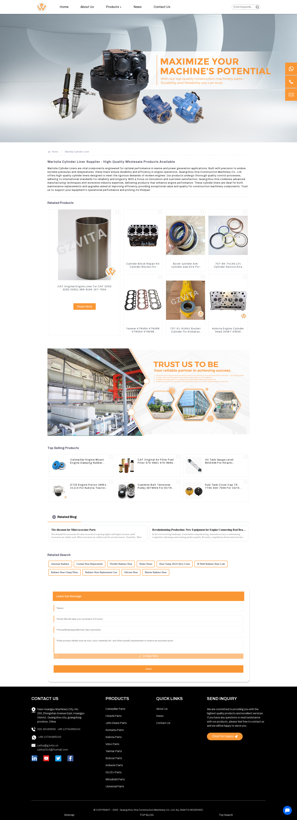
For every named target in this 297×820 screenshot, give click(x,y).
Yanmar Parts (114, 751)
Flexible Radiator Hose (121, 564)
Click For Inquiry (223, 736)
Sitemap (69, 814)
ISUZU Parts (114, 772)
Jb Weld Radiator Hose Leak (211, 564)
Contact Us (163, 722)
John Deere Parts (116, 722)
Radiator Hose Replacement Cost (101, 572)
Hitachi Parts (114, 715)
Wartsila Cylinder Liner (77, 151)
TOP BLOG (146, 814)
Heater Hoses (145, 564)
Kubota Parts (114, 737)
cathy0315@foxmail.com (52, 749)
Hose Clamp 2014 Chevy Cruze (174, 564)
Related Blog (67, 517)
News (159, 715)
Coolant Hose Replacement (89, 564)
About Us (162, 708)
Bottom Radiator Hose (156, 572)
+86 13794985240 (68, 729)
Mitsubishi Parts (115, 779)
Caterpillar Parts (115, 708)
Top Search (226, 814)
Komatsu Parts (115, 730)
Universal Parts (115, 786)
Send (148, 669)
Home (55, 151)
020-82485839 (46, 729)
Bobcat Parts (114, 758)
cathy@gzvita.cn (47, 745)
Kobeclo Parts (114, 765)
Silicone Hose (131, 572)
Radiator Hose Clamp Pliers (64, 572)
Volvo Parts (112, 744)
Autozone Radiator (60, 564)
